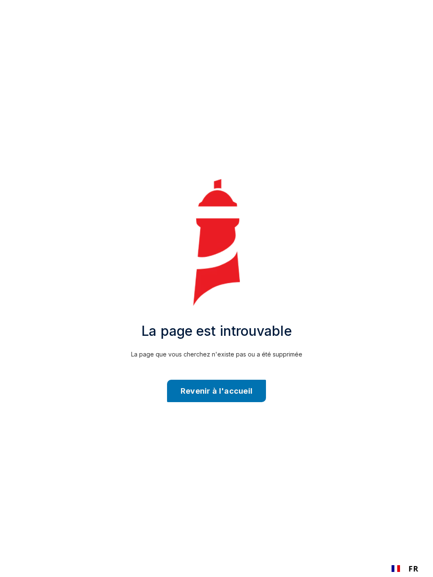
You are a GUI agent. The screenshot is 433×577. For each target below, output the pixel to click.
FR (413, 568)
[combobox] (405, 568)
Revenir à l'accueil (217, 390)
